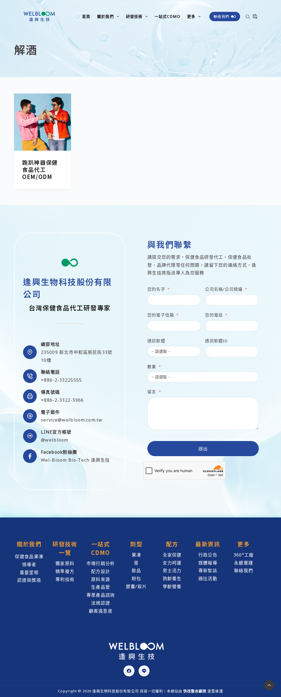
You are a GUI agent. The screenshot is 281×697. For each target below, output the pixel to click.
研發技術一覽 (64, 548)
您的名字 (156, 289)
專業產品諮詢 (100, 595)
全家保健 (172, 555)
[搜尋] (248, 17)
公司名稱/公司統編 (224, 289)
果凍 (136, 555)
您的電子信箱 (160, 315)
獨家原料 (64, 563)
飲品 (136, 570)
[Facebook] (128, 670)
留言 (151, 391)
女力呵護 (172, 563)
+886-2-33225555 (61, 380)
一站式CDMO (167, 16)
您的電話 (214, 315)
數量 (151, 366)
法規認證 (100, 603)
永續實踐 (243, 563)
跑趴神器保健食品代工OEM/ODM (40, 169)
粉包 (136, 578)
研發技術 (134, 16)
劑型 (136, 544)
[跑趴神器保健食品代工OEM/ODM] (42, 122)
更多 (191, 16)
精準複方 (64, 571)
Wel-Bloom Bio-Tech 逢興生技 (75, 460)
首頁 (86, 16)
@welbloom (54, 440)
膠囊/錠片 (136, 586)
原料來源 (100, 579)
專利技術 (64, 579)
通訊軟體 (156, 340)
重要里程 (29, 572)
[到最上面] (269, 685)
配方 (172, 544)
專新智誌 (207, 570)
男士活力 (172, 570)
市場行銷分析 (100, 563)
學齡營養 (172, 586)
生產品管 (100, 587)
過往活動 (207, 578)
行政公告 (207, 555)
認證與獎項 (29, 580)
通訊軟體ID (216, 340)
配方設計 (100, 571)
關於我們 (105, 16)
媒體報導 (207, 563)
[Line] (144, 670)
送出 (203, 448)
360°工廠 (244, 555)
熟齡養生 (172, 578)
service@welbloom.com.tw (71, 420)
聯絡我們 (221, 16)
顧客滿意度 (101, 611)
